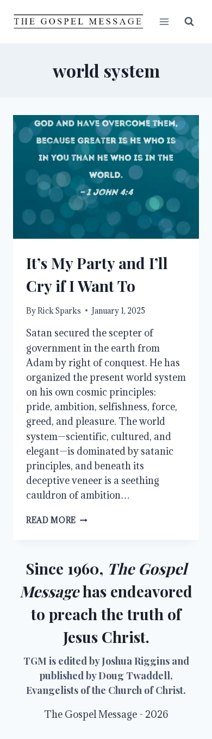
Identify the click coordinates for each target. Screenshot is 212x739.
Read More (57, 520)
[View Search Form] (189, 21)
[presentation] (106, 177)
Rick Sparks (59, 310)
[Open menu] (164, 21)
